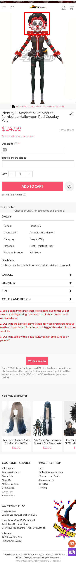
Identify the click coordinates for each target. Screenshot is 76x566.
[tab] (38, 217)
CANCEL (7, 274)
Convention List (46, 480)
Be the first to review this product (18, 136)
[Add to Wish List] (69, 186)
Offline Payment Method (51, 472)
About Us (6, 480)
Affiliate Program (10, 483)
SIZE (5, 291)
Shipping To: (7, 206)
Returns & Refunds (11, 472)
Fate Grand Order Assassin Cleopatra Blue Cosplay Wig (47, 441)
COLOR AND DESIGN (16, 299)
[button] (16, 144)
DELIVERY (8, 282)
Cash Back (44, 483)
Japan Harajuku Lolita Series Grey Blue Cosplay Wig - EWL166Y (16, 443)
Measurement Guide (49, 476)
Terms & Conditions (51, 560)
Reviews (43, 487)
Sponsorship (8, 495)
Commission (8, 487)
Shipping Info (8, 468)
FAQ (41, 468)
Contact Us (7, 476)
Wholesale (7, 491)
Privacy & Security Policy (27, 560)
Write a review (37, 360)
